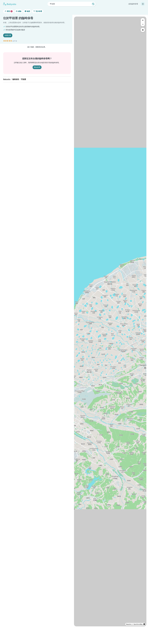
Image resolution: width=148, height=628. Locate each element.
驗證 (28, 11)
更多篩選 (38, 11)
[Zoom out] (143, 24)
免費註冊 (8, 35)
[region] (110, 321)
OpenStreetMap (138, 624)
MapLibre (128, 624)
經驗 (19, 11)
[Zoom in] (143, 20)
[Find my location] (143, 30)
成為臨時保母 (133, 4)
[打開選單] (143, 4)
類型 (9, 11)
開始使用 (37, 67)
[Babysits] (9, 4)
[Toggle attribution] (144, 624)
